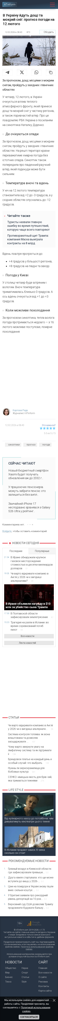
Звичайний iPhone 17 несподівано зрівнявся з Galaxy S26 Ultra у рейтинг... (29, 507)
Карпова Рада (20, 410)
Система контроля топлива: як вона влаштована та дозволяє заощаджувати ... (29, 738)
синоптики (14, 444)
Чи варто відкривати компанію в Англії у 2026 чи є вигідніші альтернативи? (29, 577)
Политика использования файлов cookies (37, 948)
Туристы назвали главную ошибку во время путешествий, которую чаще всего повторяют (28, 225)
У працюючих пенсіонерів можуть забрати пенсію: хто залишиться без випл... (27, 490)
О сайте (43, 977)
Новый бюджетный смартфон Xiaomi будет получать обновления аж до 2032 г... (28, 474)
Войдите (7, 531)
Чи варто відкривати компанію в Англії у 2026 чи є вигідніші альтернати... (30, 727)
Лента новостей (27, 643)
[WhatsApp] (36, 72)
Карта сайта (45, 990)
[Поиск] (46, 4)
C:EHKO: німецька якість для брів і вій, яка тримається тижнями (30, 778)
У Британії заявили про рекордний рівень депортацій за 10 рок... (28, 897)
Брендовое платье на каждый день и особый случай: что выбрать (30, 761)
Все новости (27, 636)
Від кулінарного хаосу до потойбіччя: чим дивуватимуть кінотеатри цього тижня (29, 820)
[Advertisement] (29, 372)
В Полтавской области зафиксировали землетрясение (32, 615)
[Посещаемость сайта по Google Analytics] (34, 923)
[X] (22, 72)
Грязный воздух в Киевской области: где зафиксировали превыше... (30, 870)
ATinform (9, 4)
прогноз (31, 444)
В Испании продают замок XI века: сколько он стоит (25, 851)
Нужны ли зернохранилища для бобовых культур (26, 770)
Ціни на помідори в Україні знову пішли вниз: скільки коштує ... (30, 888)
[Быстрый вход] (40, 4)
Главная (43, 968)
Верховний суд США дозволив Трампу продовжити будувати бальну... (30, 906)
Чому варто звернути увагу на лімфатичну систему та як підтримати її (29, 750)
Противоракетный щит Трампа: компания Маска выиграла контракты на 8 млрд (28, 239)
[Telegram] (7, 72)
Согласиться (29, 1017)
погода (46, 444)
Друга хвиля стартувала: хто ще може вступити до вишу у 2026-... (30, 879)
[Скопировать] (51, 72)
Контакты (44, 986)
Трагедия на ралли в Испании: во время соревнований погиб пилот (30, 626)
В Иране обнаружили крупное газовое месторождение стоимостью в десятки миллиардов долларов (32, 563)
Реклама (43, 981)
